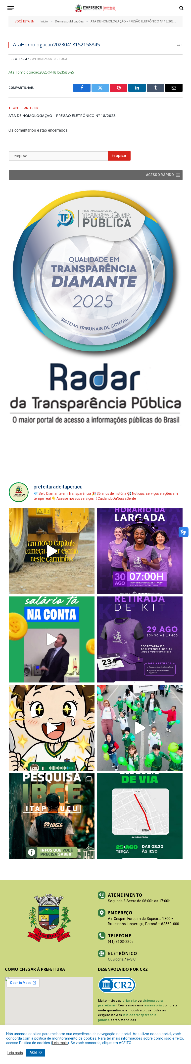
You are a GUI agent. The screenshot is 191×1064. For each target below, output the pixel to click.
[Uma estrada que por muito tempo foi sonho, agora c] (52, 551)
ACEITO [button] (36, 1053)
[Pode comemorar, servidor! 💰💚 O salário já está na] (52, 639)
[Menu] (10, 8)
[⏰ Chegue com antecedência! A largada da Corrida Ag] (140, 551)
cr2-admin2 (23, 59)
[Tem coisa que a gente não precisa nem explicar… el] (52, 728)
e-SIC (131, 959)
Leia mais (60, 1043)
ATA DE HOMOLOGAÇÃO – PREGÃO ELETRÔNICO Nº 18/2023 (62, 115)
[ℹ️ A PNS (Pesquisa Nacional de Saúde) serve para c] (52, 816)
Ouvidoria (116, 959)
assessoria (153, 1005)
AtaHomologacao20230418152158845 (41, 72)
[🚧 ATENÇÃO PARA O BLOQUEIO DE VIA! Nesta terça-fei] (140, 816)
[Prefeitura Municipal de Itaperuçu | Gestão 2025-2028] (95, 8)
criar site (130, 1000)
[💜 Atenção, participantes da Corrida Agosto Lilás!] (140, 639)
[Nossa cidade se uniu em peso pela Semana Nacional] (140, 728)
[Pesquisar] (181, 8)
